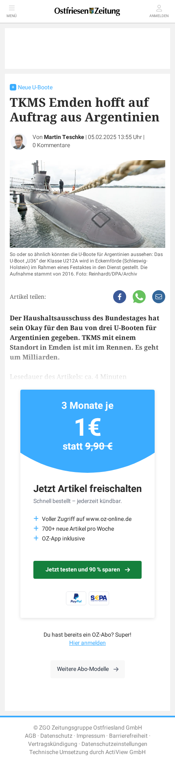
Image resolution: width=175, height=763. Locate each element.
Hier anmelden (87, 643)
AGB (30, 736)
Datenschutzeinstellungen (114, 744)
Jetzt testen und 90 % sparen (83, 569)
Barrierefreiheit (128, 736)
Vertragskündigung (52, 744)
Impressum (91, 736)
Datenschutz (56, 736)
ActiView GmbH (125, 752)
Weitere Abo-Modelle (83, 669)
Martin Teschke (64, 137)
